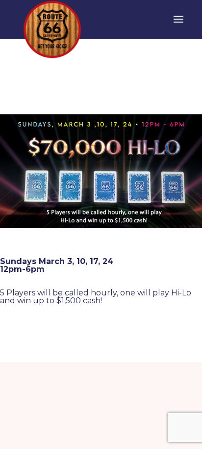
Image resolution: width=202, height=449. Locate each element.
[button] (178, 25)
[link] (52, 28)
